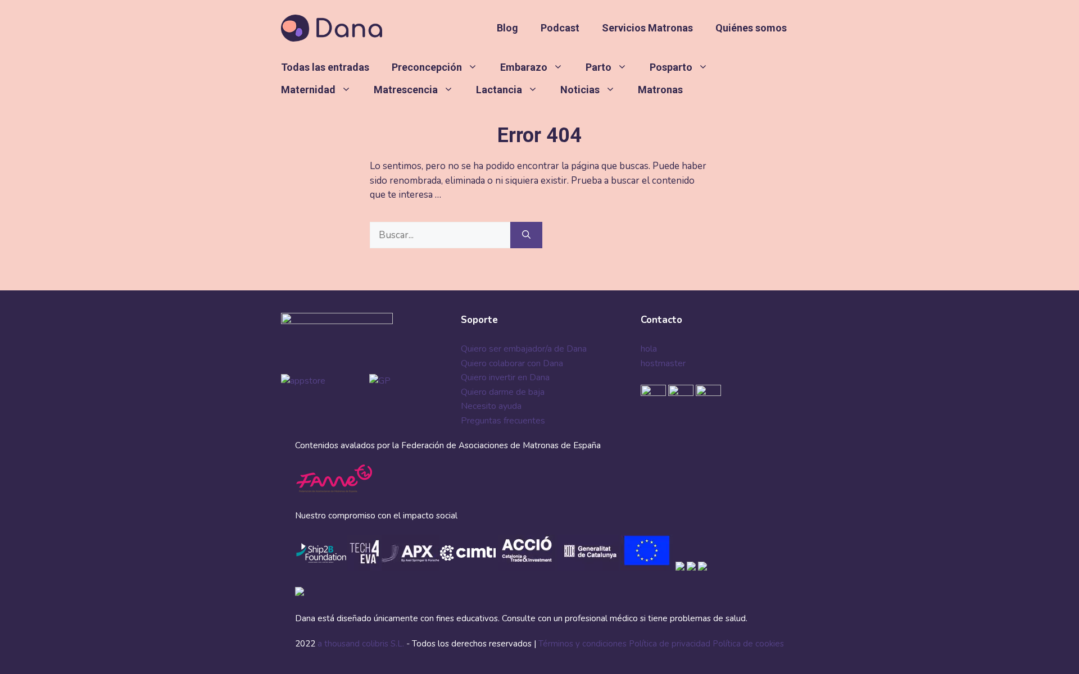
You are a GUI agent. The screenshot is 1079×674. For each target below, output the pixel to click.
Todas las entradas (325, 67)
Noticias (580, 89)
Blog (507, 28)
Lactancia (499, 89)
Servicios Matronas (647, 28)
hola (649, 349)
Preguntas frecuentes (503, 421)
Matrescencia (406, 89)
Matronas (660, 89)
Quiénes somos (751, 28)
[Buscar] (526, 235)
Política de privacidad (669, 643)
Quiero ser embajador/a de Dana (524, 349)
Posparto (671, 67)
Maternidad (308, 89)
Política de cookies (748, 643)
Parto (598, 67)
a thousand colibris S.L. (362, 643)
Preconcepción (427, 67)
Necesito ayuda (491, 406)
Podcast (560, 28)
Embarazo (523, 67)
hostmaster (663, 363)
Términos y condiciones (582, 643)
